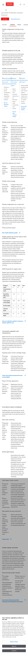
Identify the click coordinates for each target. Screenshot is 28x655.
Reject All (14, 646)
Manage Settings (14, 641)
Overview (4, 24)
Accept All (14, 650)
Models (19, 24)
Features (12, 24)
